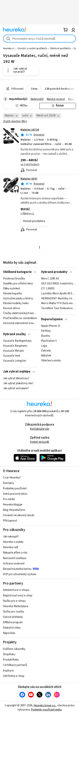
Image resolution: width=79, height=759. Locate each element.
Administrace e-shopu (16, 590)
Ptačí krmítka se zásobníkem (20, 318)
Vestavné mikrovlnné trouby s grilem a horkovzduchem (20, 323)
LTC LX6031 (48, 289)
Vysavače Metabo (13, 351)
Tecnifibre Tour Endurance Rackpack (58, 308)
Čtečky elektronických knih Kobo (20, 313)
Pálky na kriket (11, 289)
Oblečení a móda (51, 361)
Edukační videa (12, 628)
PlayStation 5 (49, 341)
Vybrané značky (14, 334)
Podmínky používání (14, 488)
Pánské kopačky (12, 294)
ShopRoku (9, 654)
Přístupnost (10, 521)
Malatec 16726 (30, 130)
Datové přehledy (13, 617)
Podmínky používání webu (46, 710)
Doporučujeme (52, 319)
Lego (44, 346)
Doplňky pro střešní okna (18, 284)
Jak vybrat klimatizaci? (16, 378)
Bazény (45, 336)
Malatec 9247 (29, 179)
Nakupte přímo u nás (15, 553)
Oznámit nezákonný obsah (18, 515)
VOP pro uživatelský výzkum (19, 574)
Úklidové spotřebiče (60, 48)
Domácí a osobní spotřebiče (32, 48)
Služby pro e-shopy (14, 601)
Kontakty (8, 483)
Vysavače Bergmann (15, 346)
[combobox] (39, 39)
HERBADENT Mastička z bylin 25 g (58, 298)
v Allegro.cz (27, 213)
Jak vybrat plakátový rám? (18, 383)
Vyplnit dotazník (39, 442)
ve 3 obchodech (30, 164)
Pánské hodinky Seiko (16, 303)
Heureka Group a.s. (45, 705)
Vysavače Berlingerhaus (17, 341)
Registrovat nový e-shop (17, 596)
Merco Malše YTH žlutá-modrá (58, 303)
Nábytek (46, 356)
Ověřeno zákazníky (14, 649)
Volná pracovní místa (15, 494)
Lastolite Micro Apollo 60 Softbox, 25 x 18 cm (58, 294)
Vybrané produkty (54, 272)
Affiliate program (13, 622)
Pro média (9, 499)
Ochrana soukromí (13, 564)
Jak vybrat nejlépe (16, 371)
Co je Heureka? (12, 478)
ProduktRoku (11, 660)
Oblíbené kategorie (17, 272)
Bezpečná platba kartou (17, 569)
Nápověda (9, 633)
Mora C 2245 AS (50, 279)
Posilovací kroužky (14, 279)
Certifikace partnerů (15, 665)
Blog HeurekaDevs (14, 510)
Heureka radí (10, 547)
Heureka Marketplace (15, 606)
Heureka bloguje (12, 505)
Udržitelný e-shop (13, 676)
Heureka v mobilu (13, 542)
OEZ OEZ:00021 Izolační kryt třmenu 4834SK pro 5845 (58, 284)
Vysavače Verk (11, 356)
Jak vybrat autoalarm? (16, 388)
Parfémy (46, 331)
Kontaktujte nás (39, 429)
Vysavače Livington (14, 361)
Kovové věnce (11, 308)
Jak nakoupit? (11, 537)
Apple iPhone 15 (50, 326)
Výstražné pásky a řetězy (18, 298)
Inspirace (8, 671)
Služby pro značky (13, 612)
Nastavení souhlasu (14, 558)
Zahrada (46, 351)
